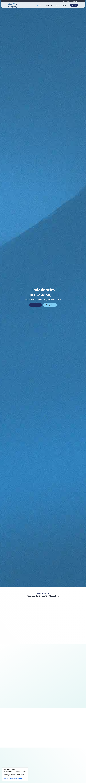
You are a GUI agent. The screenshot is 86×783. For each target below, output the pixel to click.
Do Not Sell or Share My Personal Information (13, 778)
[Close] (27, 768)
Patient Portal (66, 1)
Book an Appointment (49, 305)
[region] (15, 774)
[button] (42, 5)
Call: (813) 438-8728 (35, 305)
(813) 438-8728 (74, 1)
